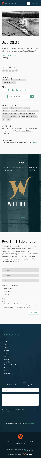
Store (5, 356)
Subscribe (35, 3)
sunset (36, 110)
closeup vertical (22, 113)
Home (5, 341)
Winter (8, 119)
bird (3, 119)
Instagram (7, 373)
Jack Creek (5, 116)
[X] (4, 90)
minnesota (32, 113)
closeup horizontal (16, 110)
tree (32, 110)
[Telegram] (25, 90)
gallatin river (18, 80)
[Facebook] (8, 90)
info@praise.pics (30, 423)
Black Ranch (6, 80)
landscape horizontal (8, 82)
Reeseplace (26, 108)
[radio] (3, 71)
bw (12, 80)
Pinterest (6, 370)
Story (5, 344)
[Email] (13, 90)
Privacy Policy (32, 409)
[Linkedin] (17, 90)
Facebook (7, 368)
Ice (24, 80)
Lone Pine (13, 116)
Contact (6, 359)
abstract (4, 113)
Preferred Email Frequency (10, 285)
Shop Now (20, 218)
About (6, 347)
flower (23, 116)
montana (5, 108)
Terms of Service (6, 411)
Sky (28, 110)
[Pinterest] (29, 90)
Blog (5, 353)
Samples (6, 350)
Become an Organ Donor (11, 365)
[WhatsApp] (21, 90)
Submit (20, 417)
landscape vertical (31, 116)
